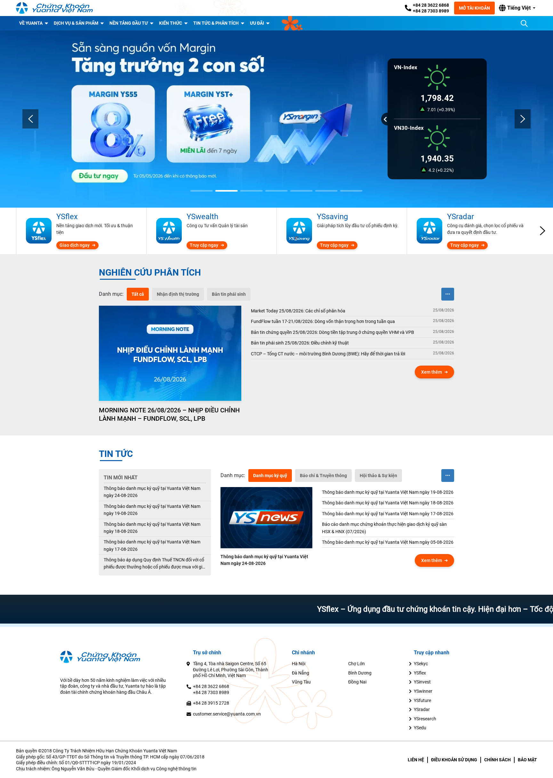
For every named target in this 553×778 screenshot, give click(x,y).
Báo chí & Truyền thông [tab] (323, 475)
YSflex (420, 672)
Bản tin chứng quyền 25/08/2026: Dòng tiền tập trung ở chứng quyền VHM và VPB (332, 332)
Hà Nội (298, 663)
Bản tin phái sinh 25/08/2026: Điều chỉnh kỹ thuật (300, 342)
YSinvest (422, 681)
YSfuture (422, 700)
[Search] (524, 23)
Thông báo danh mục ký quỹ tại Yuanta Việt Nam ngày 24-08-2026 (152, 492)
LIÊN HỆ (416, 759)
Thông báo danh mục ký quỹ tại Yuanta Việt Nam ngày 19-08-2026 (152, 510)
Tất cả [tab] (138, 294)
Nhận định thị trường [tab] (178, 294)
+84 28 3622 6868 (431, 5)
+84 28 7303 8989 (431, 10)
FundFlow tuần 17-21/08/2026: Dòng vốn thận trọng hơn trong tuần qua (323, 321)
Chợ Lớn (356, 663)
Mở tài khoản (474, 8)
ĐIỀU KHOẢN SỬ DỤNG (454, 759)
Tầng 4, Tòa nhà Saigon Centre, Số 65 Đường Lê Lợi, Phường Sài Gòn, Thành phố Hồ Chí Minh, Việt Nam (230, 669)
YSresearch (425, 718)
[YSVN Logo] (54, 8)
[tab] (111, 294)
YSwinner (423, 691)
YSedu (420, 727)
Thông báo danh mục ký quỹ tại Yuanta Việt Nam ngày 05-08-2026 (387, 542)
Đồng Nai (357, 681)
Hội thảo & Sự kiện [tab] (378, 475)
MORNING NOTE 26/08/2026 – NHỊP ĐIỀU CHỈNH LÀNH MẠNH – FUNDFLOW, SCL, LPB (169, 414)
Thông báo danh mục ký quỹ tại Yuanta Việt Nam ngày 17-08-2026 (152, 545)
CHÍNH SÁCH (497, 759)
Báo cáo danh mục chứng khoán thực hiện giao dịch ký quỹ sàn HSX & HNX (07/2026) (384, 528)
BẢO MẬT (527, 759)
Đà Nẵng (300, 672)
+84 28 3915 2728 (211, 703)
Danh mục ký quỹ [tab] (270, 475)
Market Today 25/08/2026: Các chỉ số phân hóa (298, 310)
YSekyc (421, 663)
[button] (517, 8)
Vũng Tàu (301, 681)
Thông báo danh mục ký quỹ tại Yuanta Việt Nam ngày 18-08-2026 (152, 528)
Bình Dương (360, 672)
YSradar (422, 709)
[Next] (523, 118)
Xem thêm (431, 372)
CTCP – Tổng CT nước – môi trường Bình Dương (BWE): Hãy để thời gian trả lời (328, 353)
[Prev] (30, 118)
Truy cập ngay (204, 245)
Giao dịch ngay (75, 245)
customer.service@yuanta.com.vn (227, 713)
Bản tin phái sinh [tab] (229, 294)
